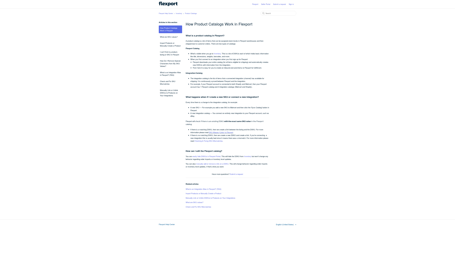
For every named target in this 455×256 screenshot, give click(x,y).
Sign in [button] (291, 4)
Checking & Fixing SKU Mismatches (208, 141)
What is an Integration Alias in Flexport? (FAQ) (170, 73)
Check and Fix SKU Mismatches (167, 82)
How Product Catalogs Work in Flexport (168, 29)
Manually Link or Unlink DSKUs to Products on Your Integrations (169, 93)
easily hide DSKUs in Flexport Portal (206, 156)
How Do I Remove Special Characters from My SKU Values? (170, 63)
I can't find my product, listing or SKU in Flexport (169, 53)
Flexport (255, 4)
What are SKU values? (169, 37)
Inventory (179, 13)
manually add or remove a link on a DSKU (212, 163)
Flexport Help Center (166, 13)
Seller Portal (265, 4)
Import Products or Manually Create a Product (170, 44)
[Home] (168, 5)
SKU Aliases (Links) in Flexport (221, 132)
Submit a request (279, 4)
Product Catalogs (191, 13)
